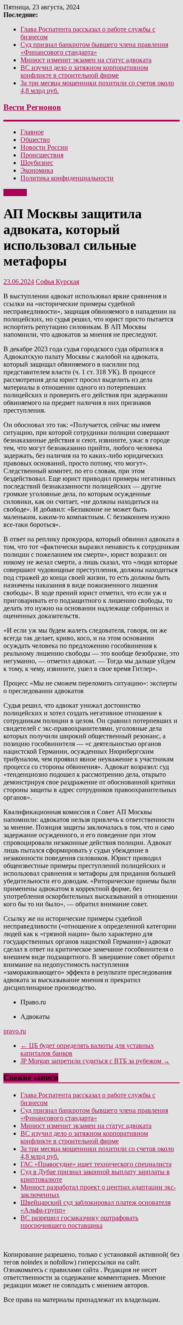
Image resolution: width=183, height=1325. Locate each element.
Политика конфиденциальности (67, 178)
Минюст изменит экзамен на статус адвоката (86, 60)
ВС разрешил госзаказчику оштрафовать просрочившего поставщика (79, 1221)
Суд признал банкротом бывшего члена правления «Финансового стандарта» (94, 48)
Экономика (36, 170)
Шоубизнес (36, 162)
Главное (32, 132)
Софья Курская (57, 281)
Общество (35, 139)
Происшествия (41, 155)
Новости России (44, 147)
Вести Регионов (32, 107)
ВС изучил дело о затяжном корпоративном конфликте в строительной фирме (84, 71)
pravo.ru (14, 1031)
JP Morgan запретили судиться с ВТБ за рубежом (95, 1061)
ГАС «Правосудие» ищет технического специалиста (96, 1164)
